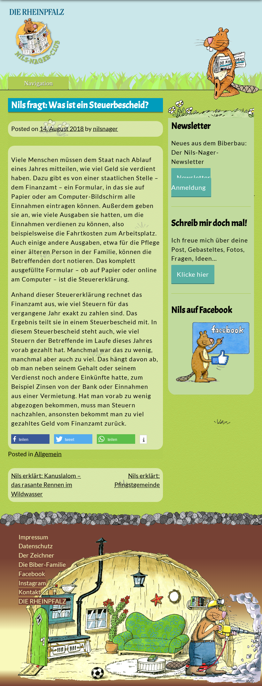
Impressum (33, 537)
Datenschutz (36, 546)
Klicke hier (193, 274)
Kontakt (30, 592)
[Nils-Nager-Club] (37, 62)
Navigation (38, 83)
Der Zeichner (36, 555)
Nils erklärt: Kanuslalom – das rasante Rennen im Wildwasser (46, 485)
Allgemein (48, 454)
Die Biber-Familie (42, 564)
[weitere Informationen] (143, 440)
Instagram (32, 583)
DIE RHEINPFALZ (42, 601)
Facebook (32, 573)
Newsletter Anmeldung (191, 182)
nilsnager (105, 128)
